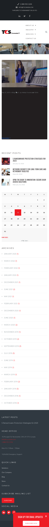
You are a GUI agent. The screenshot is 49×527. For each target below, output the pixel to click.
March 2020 (9, 325)
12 (18, 212)
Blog (13, 92)
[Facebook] (30, 16)
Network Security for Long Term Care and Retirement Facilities (29, 170)
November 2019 (11, 332)
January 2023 (10, 254)
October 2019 (10, 339)
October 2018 (10, 403)
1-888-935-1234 (26, 4)
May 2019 (8, 367)
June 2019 (8, 360)
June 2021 (8, 289)
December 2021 (11, 282)
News (4, 481)
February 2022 (11, 268)
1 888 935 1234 (7, 442)
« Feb (22, 241)
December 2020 (11, 311)
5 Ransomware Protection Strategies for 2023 (29, 159)
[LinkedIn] (19, 16)
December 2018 (11, 396)
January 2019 (10, 389)
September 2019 (11, 346)
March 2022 (9, 261)
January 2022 (10, 275)
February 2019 (11, 382)
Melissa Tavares (27, 92)
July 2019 (8, 353)
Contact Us (6, 485)
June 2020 (8, 318)
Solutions (5, 468)
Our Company (7, 472)
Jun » (26, 241)
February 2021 (10, 304)
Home (4, 50)
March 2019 (9, 375)
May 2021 (8, 296)
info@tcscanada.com (26, 7)
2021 (10, 50)
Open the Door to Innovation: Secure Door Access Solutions (29, 180)
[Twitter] (24, 16)
